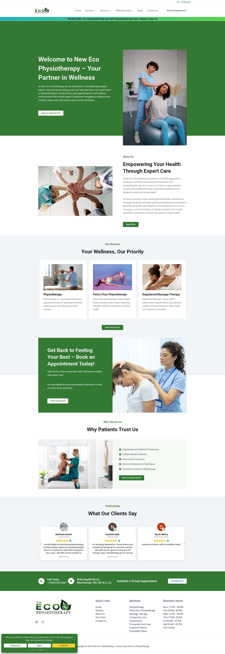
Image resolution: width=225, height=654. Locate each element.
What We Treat (123, 10)
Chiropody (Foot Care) (140, 624)
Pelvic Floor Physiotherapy (142, 610)
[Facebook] (36, 622)
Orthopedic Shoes (138, 631)
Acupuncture (135, 620)
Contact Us (152, 10)
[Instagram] (43, 622)
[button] (94, 10)
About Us (104, 10)
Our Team (100, 617)
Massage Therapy (138, 614)
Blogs (140, 10)
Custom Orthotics (138, 627)
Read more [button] (64, 557)
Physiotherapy (136, 607)
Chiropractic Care (137, 617)
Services (89, 10)
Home (78, 10)
